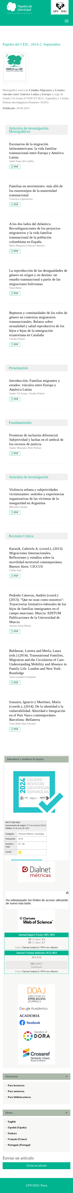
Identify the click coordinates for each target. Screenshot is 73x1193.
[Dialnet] (36, 871)
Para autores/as (15, 1091)
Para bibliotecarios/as (19, 1097)
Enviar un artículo (37, 1165)
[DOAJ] (36, 994)
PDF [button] (16, 166)
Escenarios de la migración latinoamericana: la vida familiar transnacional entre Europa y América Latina (36, 150)
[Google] (36, 1008)
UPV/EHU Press (36, 1185)
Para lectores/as (15, 1085)
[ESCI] (36, 920)
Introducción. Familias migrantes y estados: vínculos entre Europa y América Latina (34, 385)
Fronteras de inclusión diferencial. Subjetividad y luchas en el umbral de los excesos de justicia (36, 439)
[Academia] (36, 1015)
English (11, 1121)
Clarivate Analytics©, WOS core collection (40, 947)
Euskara (12, 1133)
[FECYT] (36, 791)
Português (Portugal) (18, 1145)
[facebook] (36, 1022)
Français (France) (17, 1139)
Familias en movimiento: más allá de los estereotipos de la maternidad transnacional (36, 190)
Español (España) (17, 1127)
